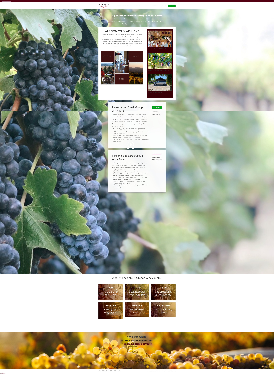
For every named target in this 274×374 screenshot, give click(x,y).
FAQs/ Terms (162, 6)
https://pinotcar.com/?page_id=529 (154, 370)
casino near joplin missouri (167, 370)
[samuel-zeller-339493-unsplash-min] (160, 68)
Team (135, 6)
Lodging (146, 6)
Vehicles (130, 6)
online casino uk (156, 154)
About (118, 6)
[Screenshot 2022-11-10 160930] (160, 47)
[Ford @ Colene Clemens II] (160, 91)
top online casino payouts (137, 343)
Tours (124, 6)
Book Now (172, 6)
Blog (140, 6)
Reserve (156, 107)
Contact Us (154, 6)
